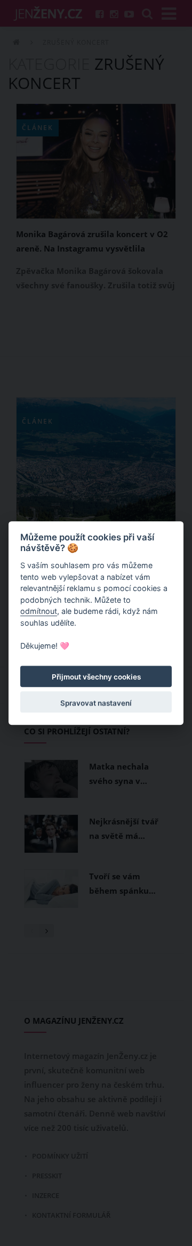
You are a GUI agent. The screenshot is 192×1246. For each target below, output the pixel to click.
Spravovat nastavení (96, 703)
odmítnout (38, 611)
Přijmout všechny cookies (96, 677)
